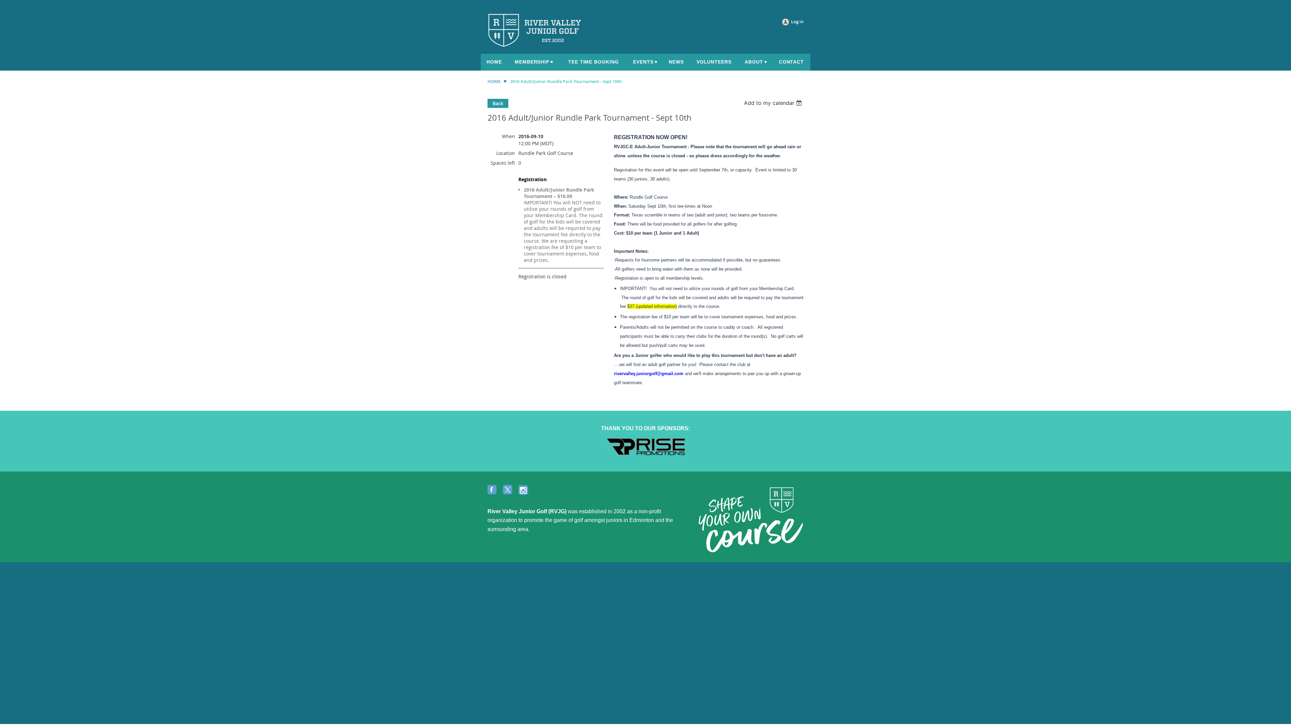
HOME (494, 81)
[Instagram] (523, 490)
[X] (508, 490)
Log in (797, 21)
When (508, 136)
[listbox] (774, 103)
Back (498, 103)
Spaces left (503, 163)
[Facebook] (492, 490)
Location (505, 153)
